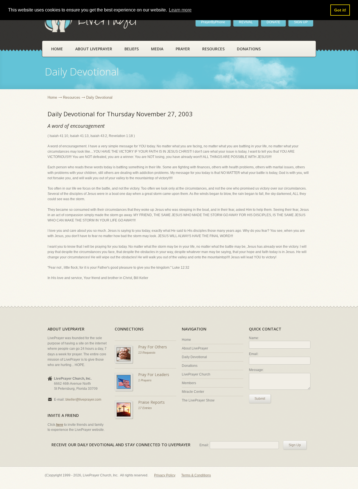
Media (157, 48)
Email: (253, 354)
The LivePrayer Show (198, 400)
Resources (213, 48)
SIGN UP (301, 22)
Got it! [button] (340, 10)
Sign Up (295, 445)
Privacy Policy (164, 475)
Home (57, 48)
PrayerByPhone (213, 22)
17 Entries (145, 408)
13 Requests (147, 352)
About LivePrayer (93, 48)
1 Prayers (145, 380)
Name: (254, 338)
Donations (249, 48)
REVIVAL (246, 22)
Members (189, 383)
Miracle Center (193, 392)
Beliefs (131, 48)
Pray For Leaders (153, 374)
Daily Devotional (194, 357)
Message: (256, 370)
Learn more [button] (180, 10)
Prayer (183, 48)
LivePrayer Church (196, 374)
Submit (260, 399)
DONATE (273, 22)
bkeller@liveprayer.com (83, 399)
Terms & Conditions (196, 475)
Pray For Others (152, 346)
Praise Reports (151, 402)
